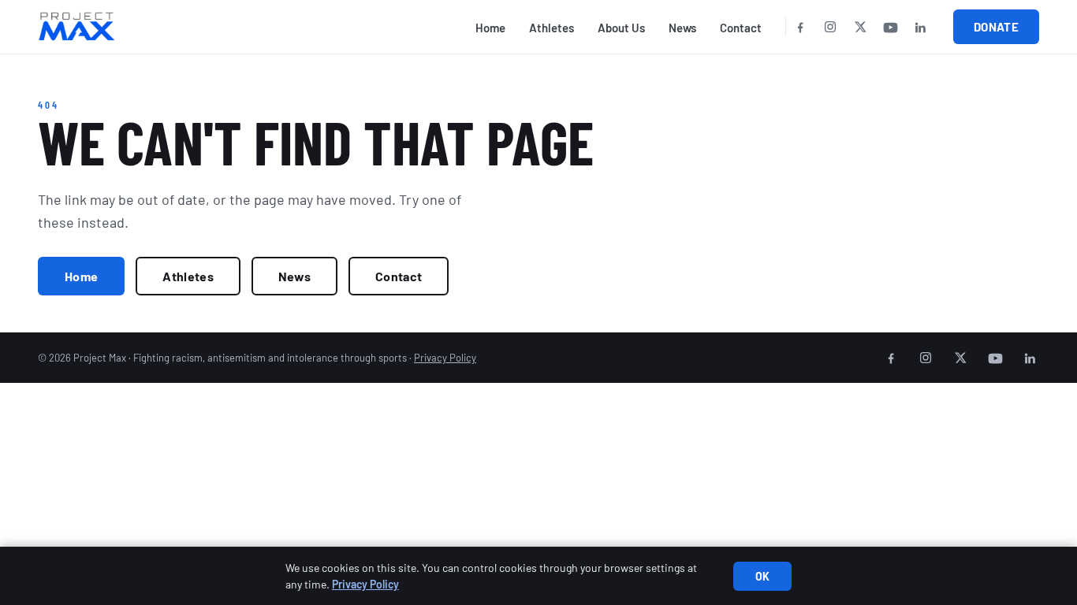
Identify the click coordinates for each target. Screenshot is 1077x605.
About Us (621, 27)
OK (762, 576)
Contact (741, 27)
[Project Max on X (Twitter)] (860, 26)
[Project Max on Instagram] (830, 26)
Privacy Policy (445, 357)
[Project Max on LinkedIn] (920, 26)
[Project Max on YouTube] (890, 26)
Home (490, 27)
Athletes (551, 27)
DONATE (996, 27)
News (682, 27)
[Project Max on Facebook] (800, 26)
